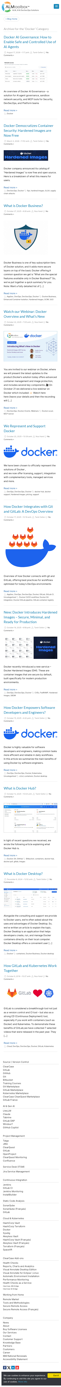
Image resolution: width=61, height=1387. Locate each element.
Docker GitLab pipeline (22, 600)
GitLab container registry (43, 600)
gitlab (16, 861)
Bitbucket (30, 859)
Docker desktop (40, 776)
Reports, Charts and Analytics (18, 1266)
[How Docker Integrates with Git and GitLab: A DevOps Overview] (30, 547)
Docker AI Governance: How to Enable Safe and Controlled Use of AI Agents (30, 42)
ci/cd (21, 776)
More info (22, 1381)
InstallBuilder (10, 1194)
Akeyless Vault (10, 1236)
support (36, 494)
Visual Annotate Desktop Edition (20, 1269)
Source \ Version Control (16, 1062)
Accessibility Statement (15, 1359)
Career (6, 1352)
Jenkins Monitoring (13, 1191)
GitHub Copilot (11, 1127)
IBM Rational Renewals (15, 1356)
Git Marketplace (11, 1086)
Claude (6, 1114)
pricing (29, 494)
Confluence (9, 1160)
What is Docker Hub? (20, 788)
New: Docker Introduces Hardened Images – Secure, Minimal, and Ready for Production (30, 617)
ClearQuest (9, 1147)
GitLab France (10, 1099)
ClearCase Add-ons (13, 1258)
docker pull (8, 861)
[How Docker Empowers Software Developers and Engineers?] (30, 733)
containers (28, 776)
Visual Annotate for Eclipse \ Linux (21, 1273)
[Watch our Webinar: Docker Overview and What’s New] (30, 346)
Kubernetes (37, 773)
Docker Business (49, 296)
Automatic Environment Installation (21, 1276)
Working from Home (13, 1294)
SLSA (47, 190)
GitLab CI (50, 594)
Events (27, 411)
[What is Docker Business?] (26, 237)
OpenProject (9, 1154)
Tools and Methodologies (16, 1302)
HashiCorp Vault (11, 1223)
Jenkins (7, 1184)
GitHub (20, 859)
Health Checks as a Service (17, 1282)
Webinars (35, 411)
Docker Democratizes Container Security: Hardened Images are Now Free (28, 130)
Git (15, 859)
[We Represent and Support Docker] (30, 452)
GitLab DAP (9, 1120)
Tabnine (7, 1117)
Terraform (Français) (13, 1246)
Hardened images (36, 299)
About (6, 1325)
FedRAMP (44, 692)
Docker (10, 113)
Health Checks (10, 1262)
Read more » (10, 110)
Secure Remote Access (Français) (20, 1309)
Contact (7, 1336)
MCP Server (9, 414)
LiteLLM (7, 1110)
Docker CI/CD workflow (29, 597)
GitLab (42, 594)
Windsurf (8, 1124)
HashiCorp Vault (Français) (17, 1239)
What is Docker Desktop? (23, 873)
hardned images (37, 190)
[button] (56, 6)
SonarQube (9, 1205)
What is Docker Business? (23, 206)
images (22, 861)
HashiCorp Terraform (14, 1226)
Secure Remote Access (15, 1306)
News (6, 1322)
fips (28, 190)
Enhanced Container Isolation (16, 299)
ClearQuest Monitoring (15, 1157)
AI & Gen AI (9, 1106)
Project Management (14, 1136)
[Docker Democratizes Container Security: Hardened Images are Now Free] (26, 155)
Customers (9, 1349)
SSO (51, 299)
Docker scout (47, 411)
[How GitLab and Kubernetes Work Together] (30, 993)
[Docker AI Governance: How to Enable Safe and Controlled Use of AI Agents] (26, 73)
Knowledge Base (12, 1342)
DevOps (17, 296)
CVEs (37, 692)
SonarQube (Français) (14, 1208)
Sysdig (6, 1233)
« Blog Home (11, 19)
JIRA (5, 1144)
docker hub (39, 491)
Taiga (6, 1140)
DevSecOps (12, 190)
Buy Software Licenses (15, 1329)
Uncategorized (10, 597)
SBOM (13, 695)
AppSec (10, 296)
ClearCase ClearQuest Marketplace (21, 1096)
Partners (7, 1345)
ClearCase (8, 1066)
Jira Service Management (16, 1171)
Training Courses (12, 1083)
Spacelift (7, 1249)
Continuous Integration (15, 1180)
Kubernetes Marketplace (16, 1093)
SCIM (46, 299)
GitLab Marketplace (13, 1090)
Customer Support (13, 1339)
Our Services (10, 1332)
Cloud (9, 1046)
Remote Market (11, 1299)
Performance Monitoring (16, 1279)
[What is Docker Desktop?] (30, 898)
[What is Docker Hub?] (30, 818)
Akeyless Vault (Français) (16, 1243)
